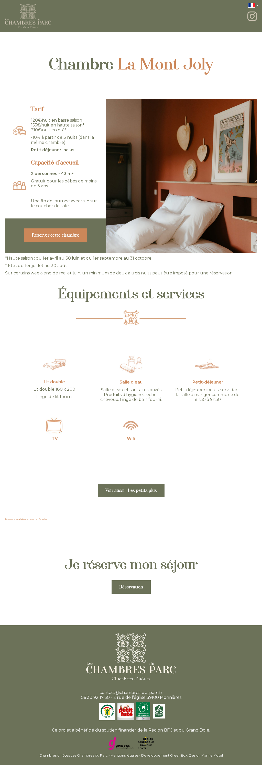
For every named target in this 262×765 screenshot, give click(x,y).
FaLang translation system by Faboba (26, 519)
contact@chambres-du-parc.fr (131, 692)
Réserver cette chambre (55, 236)
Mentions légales (124, 755)
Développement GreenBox (164, 755)
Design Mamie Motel (206, 755)
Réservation (131, 588)
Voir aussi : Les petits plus (131, 491)
